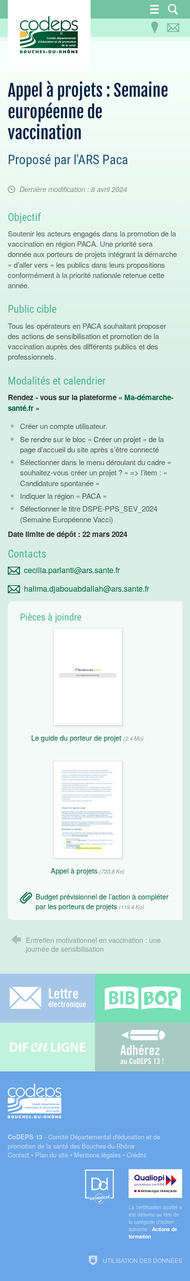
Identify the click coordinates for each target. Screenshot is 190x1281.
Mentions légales (97, 1154)
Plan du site (51, 1154)
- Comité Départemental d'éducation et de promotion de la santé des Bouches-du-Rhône (84, 1141)
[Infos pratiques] (154, 28)
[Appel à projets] (87, 808)
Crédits (136, 1154)
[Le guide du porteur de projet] (87, 675)
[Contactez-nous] (173, 28)
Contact (18, 1154)
